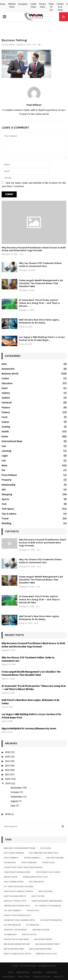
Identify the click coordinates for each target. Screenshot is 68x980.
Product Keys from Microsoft (17, 915)
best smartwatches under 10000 (44, 853)
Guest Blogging (45, 891)
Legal (4, 455)
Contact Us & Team (60, 7)
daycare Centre (11, 877)
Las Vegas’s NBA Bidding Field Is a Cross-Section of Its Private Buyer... (42, 339)
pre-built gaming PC (13, 911)
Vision (2, 4)
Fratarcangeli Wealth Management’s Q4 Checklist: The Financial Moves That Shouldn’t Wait (41, 283)
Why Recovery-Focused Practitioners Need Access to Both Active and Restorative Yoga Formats (34, 249)
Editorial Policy (12, 5)
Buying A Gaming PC (32, 858)
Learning (6, 451)
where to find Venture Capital (17, 954)
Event (5, 388)
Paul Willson (9, 45)
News (4, 465)
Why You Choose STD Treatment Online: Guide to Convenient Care (40, 265)
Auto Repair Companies (14, 853)
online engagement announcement (47, 901)
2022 (7, 770)
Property (6, 480)
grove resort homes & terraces (18, 891)
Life (4, 460)
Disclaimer (23, 4)
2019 (7, 783)
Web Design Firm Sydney (14, 949)
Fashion (6, 393)
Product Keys (33, 911)
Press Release (9, 475)
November (16, 787)
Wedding (6, 523)
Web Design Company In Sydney (17, 944)
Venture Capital (29, 935)
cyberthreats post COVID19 (47, 872)
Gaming (6, 426)
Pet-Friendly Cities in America (48, 906)
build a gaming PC (11, 858)
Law (4, 446)
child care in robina (54, 858)
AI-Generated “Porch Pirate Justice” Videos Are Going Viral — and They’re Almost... (39, 303)
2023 (7, 765)
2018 (7, 814)
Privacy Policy (42, 5)
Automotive (8, 368)
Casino (5, 378)
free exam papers (36, 882)
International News (12, 441)
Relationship (9, 484)
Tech (4, 504)
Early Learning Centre (14, 882)
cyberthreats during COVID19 (17, 872)
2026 (7, 752)
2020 (7, 779)
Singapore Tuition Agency (15, 930)
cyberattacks (48, 863)
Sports (5, 499)
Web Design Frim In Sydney (40, 949)
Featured (7, 402)
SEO (4, 489)
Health (5, 431)
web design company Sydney (47, 944)
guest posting (37, 896)
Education (7, 383)
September (17, 796)
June (13, 805)
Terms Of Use (51, 7)
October (15, 792)
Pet (3, 470)
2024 (7, 761)
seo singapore (32, 925)
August (14, 801)
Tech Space (8, 508)
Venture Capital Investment (16, 939)
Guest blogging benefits (15, 896)
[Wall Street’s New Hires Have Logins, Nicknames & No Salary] (9, 323)
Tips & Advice (9, 513)
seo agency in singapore (51, 920)
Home (5, 436)
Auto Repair (45, 848)
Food (4, 417)
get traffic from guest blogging (18, 887)
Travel (5, 518)
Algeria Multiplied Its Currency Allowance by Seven (29, 728)
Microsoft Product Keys (15, 901)
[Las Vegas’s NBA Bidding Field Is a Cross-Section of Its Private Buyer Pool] (9, 341)
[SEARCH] (62, 826)
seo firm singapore (12, 925)
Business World (10, 373)
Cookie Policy (33, 5)
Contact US (58, 977)
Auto (4, 364)
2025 (7, 756)
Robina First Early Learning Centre (19, 920)
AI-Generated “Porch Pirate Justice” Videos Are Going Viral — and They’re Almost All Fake (39, 599)
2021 (7, 774)
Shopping (7, 494)
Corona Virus (10, 863)
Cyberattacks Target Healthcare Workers (23, 867)
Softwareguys (10, 935)
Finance (6, 407)
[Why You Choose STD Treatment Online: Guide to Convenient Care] (9, 267)
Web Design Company (43, 939)
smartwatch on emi (40, 930)
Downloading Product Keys (35, 877)
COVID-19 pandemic (29, 863)
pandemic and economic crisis (17, 906)
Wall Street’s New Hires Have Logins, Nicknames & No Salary (39, 321)
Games (5, 422)
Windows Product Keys (46, 954)
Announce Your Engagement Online (19, 848)
